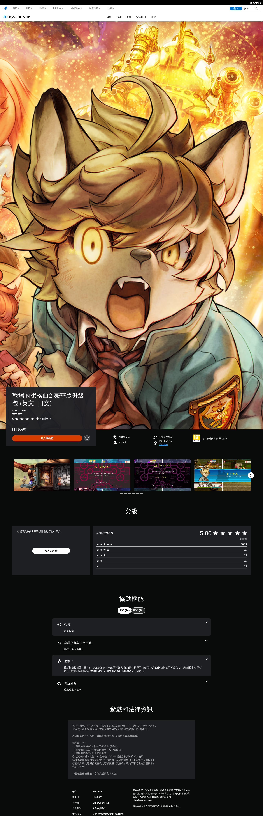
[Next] (251, 475)
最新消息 (93, 8)
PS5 (28, 8)
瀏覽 (153, 17)
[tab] (124, 610)
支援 (110, 8)
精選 (118, 17)
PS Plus (57, 8)
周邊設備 (75, 8)
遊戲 (41, 8)
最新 (109, 17)
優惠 (128, 17)
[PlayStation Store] (17, 16)
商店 (15, 8)
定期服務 (141, 17)
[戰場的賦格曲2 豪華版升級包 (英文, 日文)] (42, 475)
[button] (163, 444)
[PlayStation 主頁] (5, 8)
